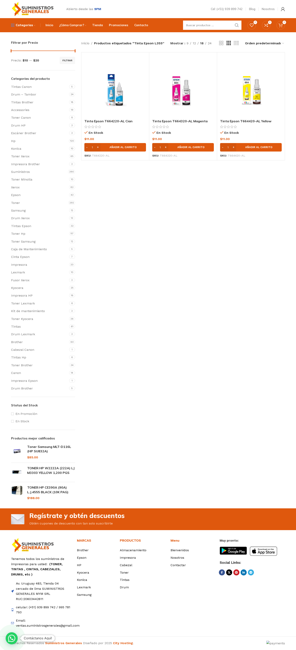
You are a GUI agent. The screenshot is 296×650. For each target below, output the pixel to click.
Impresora (19, 265)
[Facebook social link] (222, 572)
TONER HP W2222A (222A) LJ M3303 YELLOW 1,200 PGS (51, 470)
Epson (16, 195)
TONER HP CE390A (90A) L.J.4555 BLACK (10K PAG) (47, 489)
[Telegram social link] (251, 572)
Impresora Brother (25, 164)
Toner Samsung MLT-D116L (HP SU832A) (49, 449)
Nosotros (177, 558)
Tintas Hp (18, 357)
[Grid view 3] (229, 43)
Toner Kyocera (22, 319)
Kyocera (17, 288)
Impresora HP (22, 295)
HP (79, 565)
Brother (17, 342)
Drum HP (18, 125)
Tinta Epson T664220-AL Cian (108, 121)
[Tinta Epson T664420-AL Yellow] (251, 86)
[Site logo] (33, 9)
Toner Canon (21, 117)
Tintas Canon (21, 87)
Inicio (85, 43)
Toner (15, 203)
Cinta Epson (20, 257)
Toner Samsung (23, 241)
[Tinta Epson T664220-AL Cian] (115, 86)
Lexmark (18, 272)
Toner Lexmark (23, 303)
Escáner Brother (23, 133)
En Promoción (26, 414)
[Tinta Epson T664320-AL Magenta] (183, 86)
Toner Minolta (21, 179)
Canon (16, 373)
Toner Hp (18, 234)
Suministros (20, 172)
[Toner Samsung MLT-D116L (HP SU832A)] (17, 452)
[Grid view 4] (236, 43)
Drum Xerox (20, 218)
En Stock (22, 421)
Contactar (178, 565)
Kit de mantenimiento (28, 311)
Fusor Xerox (20, 280)
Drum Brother (22, 388)
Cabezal (126, 565)
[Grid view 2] (221, 43)
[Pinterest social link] (236, 572)
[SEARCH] (236, 25)
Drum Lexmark (23, 334)
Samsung (18, 210)
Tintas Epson (21, 226)
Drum (124, 587)
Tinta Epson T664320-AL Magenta (180, 121)
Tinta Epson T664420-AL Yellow (245, 121)
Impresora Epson (24, 381)
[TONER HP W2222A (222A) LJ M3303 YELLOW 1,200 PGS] (17, 472)
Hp (13, 141)
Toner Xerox (20, 156)
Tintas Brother (22, 102)
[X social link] (229, 572)
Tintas (16, 326)
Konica (16, 149)
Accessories (20, 110)
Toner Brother (22, 365)
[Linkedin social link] (244, 572)
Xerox (15, 187)
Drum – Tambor (23, 94)
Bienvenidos (180, 550)
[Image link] (33, 545)
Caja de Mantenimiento (29, 249)
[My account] (283, 9)
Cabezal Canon (22, 350)
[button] (115, 147)
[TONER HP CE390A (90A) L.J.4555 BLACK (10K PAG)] (17, 492)
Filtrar (67, 60)
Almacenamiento (133, 550)
